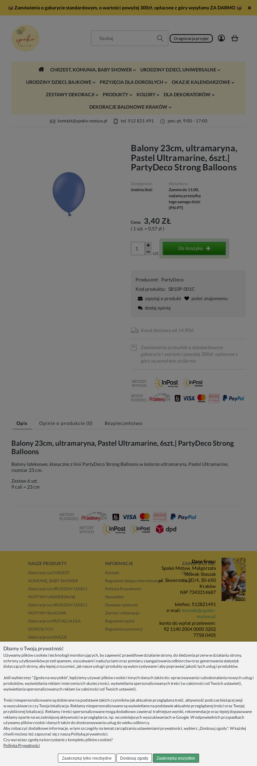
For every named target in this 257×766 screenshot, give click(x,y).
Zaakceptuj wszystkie (176, 758)
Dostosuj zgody (134, 758)
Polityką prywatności (89, 733)
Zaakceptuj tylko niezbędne (87, 758)
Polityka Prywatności (21, 745)
